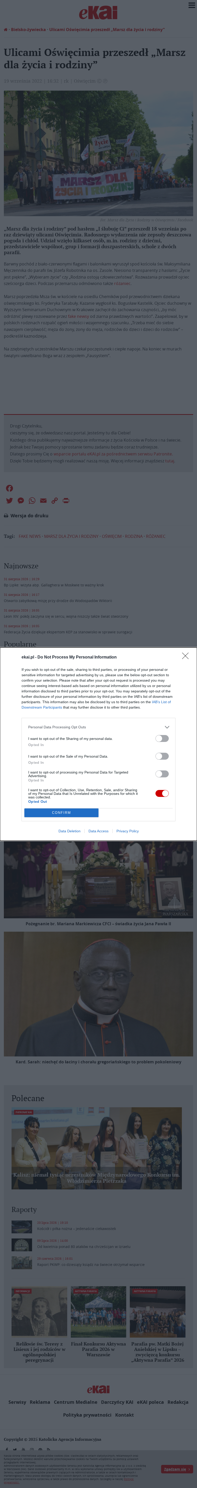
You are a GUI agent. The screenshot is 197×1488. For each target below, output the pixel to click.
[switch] (162, 738)
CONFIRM (61, 813)
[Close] (187, 657)
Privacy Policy (127, 831)
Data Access (98, 831)
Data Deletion (69, 831)
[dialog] (98, 744)
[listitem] (98, 727)
